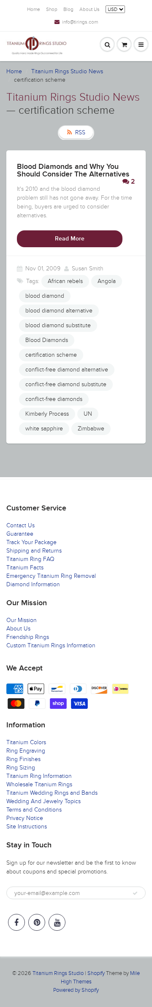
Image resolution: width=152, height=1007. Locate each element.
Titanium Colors (26, 742)
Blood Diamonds (46, 340)
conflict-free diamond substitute (65, 384)
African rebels (65, 281)
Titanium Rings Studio (58, 973)
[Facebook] (16, 922)
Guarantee (19, 533)
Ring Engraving (25, 750)
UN (88, 413)
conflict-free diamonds (53, 399)
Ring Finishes (23, 759)
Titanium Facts (24, 567)
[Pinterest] (36, 922)
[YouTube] (57, 922)
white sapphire (44, 428)
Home (33, 9)
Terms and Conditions (34, 809)
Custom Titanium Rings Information (50, 645)
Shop (51, 9)
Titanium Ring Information (39, 776)
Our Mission (21, 620)
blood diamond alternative (58, 310)
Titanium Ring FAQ (30, 559)
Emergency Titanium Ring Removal (51, 576)
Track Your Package (31, 542)
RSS (80, 132)
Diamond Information (33, 584)
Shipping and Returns (34, 550)
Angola (107, 281)
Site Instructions (26, 826)
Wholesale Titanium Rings (39, 784)
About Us (89, 9)
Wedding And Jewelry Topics (43, 801)
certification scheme (51, 354)
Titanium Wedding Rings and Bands (52, 792)
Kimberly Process (47, 413)
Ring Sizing (20, 767)
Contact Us (20, 525)
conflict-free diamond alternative (66, 369)
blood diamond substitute (58, 325)
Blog (68, 9)
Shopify (96, 973)
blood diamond (44, 295)
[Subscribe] (135, 893)
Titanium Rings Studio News (67, 71)
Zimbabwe (91, 428)
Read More (69, 239)
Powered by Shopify (76, 990)
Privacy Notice (24, 818)
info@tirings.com (80, 22)
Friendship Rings (27, 637)
